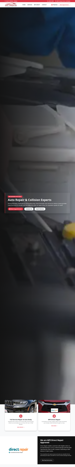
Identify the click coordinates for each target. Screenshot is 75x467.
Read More (53, 425)
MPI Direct (37, 4)
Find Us (55, 5)
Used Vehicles (40, 209)
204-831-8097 (51, 1)
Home (24, 4)
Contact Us (29, 209)
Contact (44, 4)
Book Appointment (64, 4)
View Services (20, 427)
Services (29, 4)
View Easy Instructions (47, 460)
